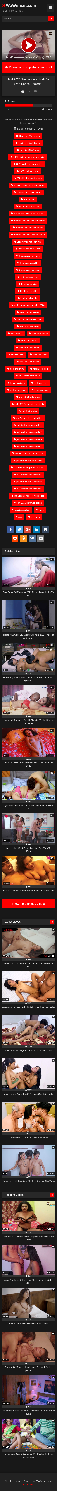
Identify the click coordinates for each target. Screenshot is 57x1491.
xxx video (35, 517)
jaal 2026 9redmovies (29, 397)
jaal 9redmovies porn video (29, 460)
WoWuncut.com (20, 5)
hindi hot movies (29, 284)
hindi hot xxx (16, 333)
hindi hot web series (29, 312)
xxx (20, 517)
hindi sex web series (29, 361)
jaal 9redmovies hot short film (29, 453)
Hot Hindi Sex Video (29, 150)
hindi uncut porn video (29, 376)
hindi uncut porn (40, 369)
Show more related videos (29, 903)
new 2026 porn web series (29, 503)
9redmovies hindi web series (29, 227)
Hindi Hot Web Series (29, 136)
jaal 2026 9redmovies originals (29, 404)
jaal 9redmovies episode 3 (29, 439)
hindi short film (17, 369)
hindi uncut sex (17, 383)
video (41, 510)
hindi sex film (17, 354)
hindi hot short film (29, 298)
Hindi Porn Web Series (29, 143)
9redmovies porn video (29, 249)
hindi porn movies (29, 340)
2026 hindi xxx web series (29, 192)
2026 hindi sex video (29, 171)
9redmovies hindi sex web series (29, 220)
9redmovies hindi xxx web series (29, 234)
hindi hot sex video (29, 291)
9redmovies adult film (29, 206)
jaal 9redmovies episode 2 (29, 432)
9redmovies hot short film (29, 242)
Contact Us (28, 1484)
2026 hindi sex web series (29, 178)
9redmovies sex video (29, 256)
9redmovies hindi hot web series (29, 213)
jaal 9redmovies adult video (29, 418)
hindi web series (17, 390)
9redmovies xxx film (29, 263)
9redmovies (29, 199)
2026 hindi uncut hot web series (29, 185)
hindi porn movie (40, 333)
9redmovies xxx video (29, 270)
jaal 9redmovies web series (29, 481)
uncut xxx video (21, 510)
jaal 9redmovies (29, 411)
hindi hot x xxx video (29, 326)
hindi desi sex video (29, 277)
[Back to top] (47, 1482)
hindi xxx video (41, 390)
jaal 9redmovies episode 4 (29, 446)
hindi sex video (40, 354)
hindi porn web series (29, 347)
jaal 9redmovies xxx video (29, 488)
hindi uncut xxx (41, 383)
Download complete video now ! (30, 67)
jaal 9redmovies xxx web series (29, 496)
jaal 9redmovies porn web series (29, 467)
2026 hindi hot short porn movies (29, 157)
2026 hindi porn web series (29, 164)
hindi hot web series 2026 (29, 319)
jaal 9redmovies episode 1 (29, 425)
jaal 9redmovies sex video (29, 474)
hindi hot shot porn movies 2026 (29, 305)
